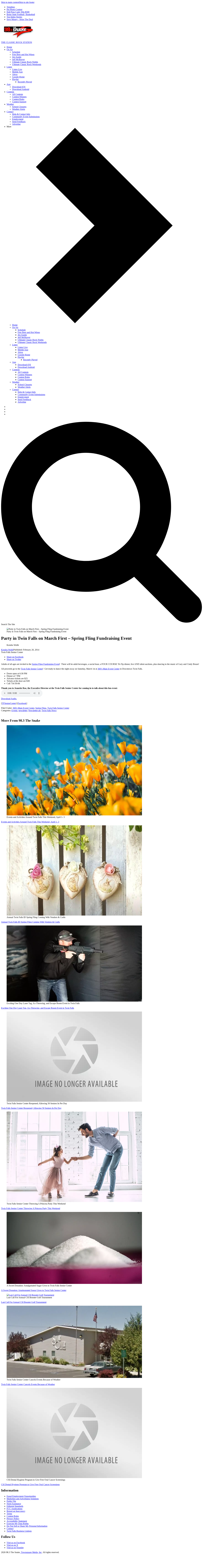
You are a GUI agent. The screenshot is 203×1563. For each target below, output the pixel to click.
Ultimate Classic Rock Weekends (26, 64)
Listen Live (17, 69)
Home (9, 47)
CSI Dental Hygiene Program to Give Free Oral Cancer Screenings (30, 1484)
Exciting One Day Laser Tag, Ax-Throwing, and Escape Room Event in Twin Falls (37, 1008)
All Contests (17, 94)
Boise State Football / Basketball (21, 14)
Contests (10, 92)
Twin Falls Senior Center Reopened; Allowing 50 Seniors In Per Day (31, 1108)
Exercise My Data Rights (18, 1523)
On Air (10, 49)
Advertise (16, 124)
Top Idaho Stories (14, 17)
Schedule (16, 52)
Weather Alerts (18, 109)
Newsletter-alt (34, 710)
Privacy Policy (13, 1518)
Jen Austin (16, 57)
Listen (9, 67)
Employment (17, 119)
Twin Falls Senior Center (32, 669)
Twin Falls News (49, 710)
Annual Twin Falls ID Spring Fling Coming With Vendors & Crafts (30, 922)
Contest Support (19, 102)
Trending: (11, 7)
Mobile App (17, 72)
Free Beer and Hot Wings (23, 54)
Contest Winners (19, 97)
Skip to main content (10, 2)
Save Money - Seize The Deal (20, 19)
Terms (9, 1513)
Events (14, 710)
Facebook (22, 703)
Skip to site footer (26, 2)
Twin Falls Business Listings (19, 1531)
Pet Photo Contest (14, 9)
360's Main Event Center (23, 708)
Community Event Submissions (26, 116)
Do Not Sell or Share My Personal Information (27, 1526)
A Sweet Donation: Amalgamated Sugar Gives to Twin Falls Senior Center (33, 1290)
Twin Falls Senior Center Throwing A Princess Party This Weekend (30, 1208)
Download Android (20, 89)
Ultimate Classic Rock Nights (25, 62)
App (8, 84)
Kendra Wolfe (7, 650)
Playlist (15, 79)
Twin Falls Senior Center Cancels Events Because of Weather (28, 1384)
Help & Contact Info (21, 114)
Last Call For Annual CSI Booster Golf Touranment (23, 1302)
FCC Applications (14, 1508)
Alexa (14, 74)
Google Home (18, 77)
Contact (10, 111)
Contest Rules (18, 99)
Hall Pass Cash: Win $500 (18, 12)
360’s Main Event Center (108, 669)
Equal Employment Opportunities (21, 1496)
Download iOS (18, 87)
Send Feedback (19, 121)
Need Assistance (14, 1504)
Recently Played (25, 82)
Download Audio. (9, 698)
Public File (11, 1501)
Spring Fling (40, 708)
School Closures (19, 107)
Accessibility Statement (17, 1521)
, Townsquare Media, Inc (31, 1552)
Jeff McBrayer (18, 59)
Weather (10, 104)
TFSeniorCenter (9, 703)
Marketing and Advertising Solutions (23, 1499)
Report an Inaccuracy (16, 1511)
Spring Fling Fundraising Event (45, 664)
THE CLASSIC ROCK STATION (16, 42)
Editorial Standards (15, 1506)
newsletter (23, 710)
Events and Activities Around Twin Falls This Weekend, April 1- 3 (30, 822)
